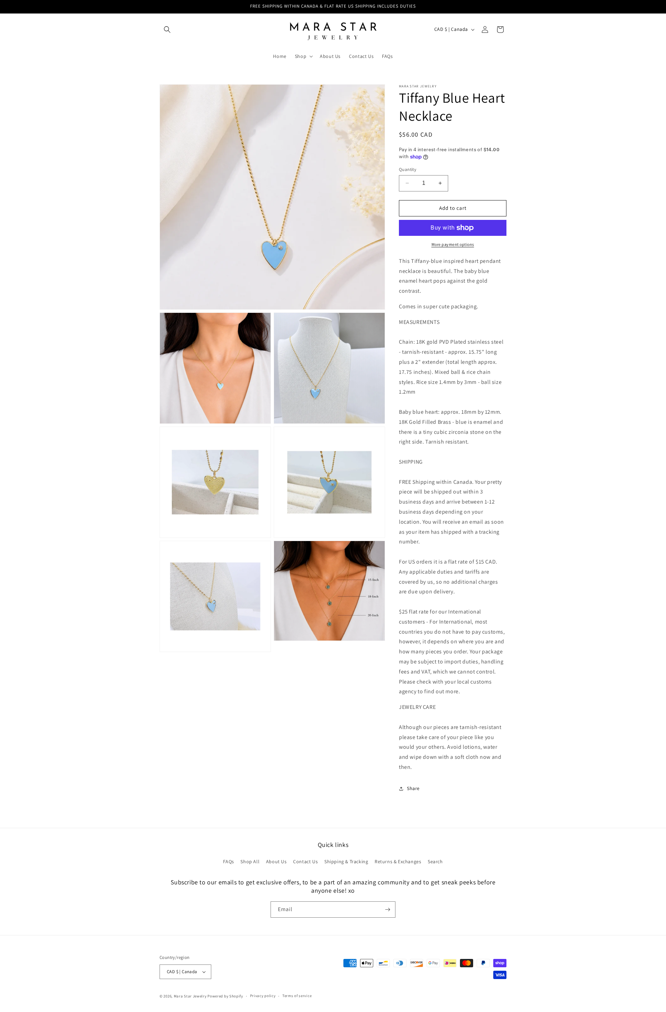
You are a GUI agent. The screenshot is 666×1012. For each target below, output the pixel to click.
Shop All (249, 861)
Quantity (407, 169)
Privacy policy (263, 995)
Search (435, 861)
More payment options (453, 244)
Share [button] (413, 788)
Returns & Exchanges (398, 861)
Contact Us (305, 861)
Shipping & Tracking (346, 861)
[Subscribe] (387, 909)
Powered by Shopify (225, 996)
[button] (167, 29)
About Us (276, 861)
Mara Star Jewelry (190, 996)
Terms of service (296, 995)
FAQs (228, 861)
